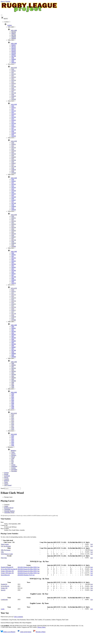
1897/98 (13, 35)
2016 (12, 424)
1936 (12, 161)
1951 (12, 219)
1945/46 (13, 197)
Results (6, 474)
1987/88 (13, 350)
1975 (12, 305)
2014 (12, 421)
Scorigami (7, 476)
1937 (12, 165)
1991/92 (13, 368)
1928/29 (13, 133)
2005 (12, 402)
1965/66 (13, 270)
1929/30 (13, 136)
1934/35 (13, 157)
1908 (12, 57)
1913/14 (13, 80)
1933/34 (13, 154)
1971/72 (13, 294)
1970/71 (13, 291)
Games (6, 506)
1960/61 (13, 254)
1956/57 (13, 237)
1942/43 (13, 187)
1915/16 (13, 86)
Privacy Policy (42, 627)
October (13, 468)
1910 (12, 69)
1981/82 (13, 331)
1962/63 (13, 261)
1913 (12, 78)
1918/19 (13, 96)
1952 (12, 222)
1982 (12, 333)
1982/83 (13, 334)
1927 (12, 128)
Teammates (7, 509)
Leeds (2, 609)
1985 (12, 342)
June (12, 461)
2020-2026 (11, 431)
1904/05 (13, 51)
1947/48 (13, 203)
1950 (12, 216)
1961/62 (13, 258)
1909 (12, 61)
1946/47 (13, 200)
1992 (12, 369)
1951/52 (13, 221)
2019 (12, 429)
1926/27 (13, 126)
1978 (12, 315)
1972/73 (13, 298)
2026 (12, 445)
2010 (12, 415)
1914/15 (13, 83)
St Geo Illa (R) (5, 586)
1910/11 (13, 71)
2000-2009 (11, 389)
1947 (12, 201)
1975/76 (13, 307)
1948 (12, 205)
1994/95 (13, 377)
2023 (12, 440)
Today (13, 452)
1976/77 (13, 310)
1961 (12, 256)
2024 (12, 442)
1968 (12, 278)
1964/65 (13, 267)
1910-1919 (11, 64)
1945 (12, 195)
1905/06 (13, 53)
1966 (12, 272)
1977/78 (13, 313)
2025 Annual (7, 485)
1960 (12, 253)
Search (2, 488)
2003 (12, 398)
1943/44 (13, 190)
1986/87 (13, 347)
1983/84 (13, 337)
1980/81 (13, 328)
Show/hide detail (8, 540)
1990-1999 (11, 358)
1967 (12, 275)
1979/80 (13, 320)
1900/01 (13, 45)
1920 (12, 106)
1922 (12, 112)
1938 (12, 168)
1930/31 (13, 144)
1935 (12, 158)
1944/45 (13, 194)
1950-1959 (11, 211)
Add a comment (18, 616)
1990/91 (13, 365)
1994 (12, 376)
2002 (12, 397)
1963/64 (13, 264)
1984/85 (13, 341)
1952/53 (13, 224)
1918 (12, 94)
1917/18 (13, 93)
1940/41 (13, 181)
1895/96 (13, 32)
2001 (12, 395)
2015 (12, 423)
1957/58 (13, 240)
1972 (12, 296)
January (13, 453)
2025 (12, 443)
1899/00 (13, 38)
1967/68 (13, 277)
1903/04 (13, 50)
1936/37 (13, 163)
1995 (12, 379)
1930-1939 (11, 138)
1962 (12, 259)
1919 (12, 97)
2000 (12, 394)
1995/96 (13, 381)
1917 (12, 91)
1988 (12, 352)
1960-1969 (11, 248)
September (14, 466)
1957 (12, 238)
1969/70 (13, 283)
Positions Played (8, 507)
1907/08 (13, 56)
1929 (12, 134)
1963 (12, 262)
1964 (12, 265)
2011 (12, 416)
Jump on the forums (25, 632)
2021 (12, 437)
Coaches (6, 479)
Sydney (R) (4, 588)
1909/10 (13, 62)
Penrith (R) (4, 584)
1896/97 (13, 33)
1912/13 (13, 77)
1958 (12, 241)
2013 (12, 419)
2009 (12, 408)
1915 (12, 85)
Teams (6, 482)
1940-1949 (11, 174)
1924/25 (13, 120)
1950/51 (13, 218)
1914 (12, 82)
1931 (12, 146)
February (13, 455)
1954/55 (13, 230)
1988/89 (13, 353)
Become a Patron (40, 632)
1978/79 (13, 316)
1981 (12, 330)
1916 (12, 88)
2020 (12, 436)
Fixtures (6, 472)
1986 (12, 345)
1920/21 (13, 107)
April (12, 458)
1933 (12, 152)
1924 (12, 118)
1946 (12, 198)
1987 (12, 349)
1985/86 (13, 344)
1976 (12, 309)
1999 (12, 387)
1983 (12, 336)
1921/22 (13, 110)
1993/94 (13, 374)
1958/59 (13, 243)
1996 (12, 382)
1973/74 (13, 301)
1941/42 (13, 184)
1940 (12, 179)
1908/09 (13, 59)
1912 (12, 75)
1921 (12, 109)
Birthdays (10, 447)
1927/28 (13, 129)
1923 (12, 115)
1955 (12, 232)
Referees (6, 480)
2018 (12, 427)
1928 (12, 131)
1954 (12, 229)
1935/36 (13, 160)
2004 (12, 400)
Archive (6, 22)
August (13, 464)
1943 (12, 189)
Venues (6, 483)
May (12, 460)
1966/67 (13, 273)
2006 (12, 403)
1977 (12, 312)
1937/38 (13, 166)
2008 (12, 406)
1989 (12, 355)
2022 (12, 439)
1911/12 (13, 74)
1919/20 (13, 99)
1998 (12, 385)
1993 (12, 373)
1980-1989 (11, 321)
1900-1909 (11, 40)
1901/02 (13, 46)
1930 (12, 143)
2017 (12, 426)
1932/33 (13, 150)
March (13, 457)
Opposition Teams (9, 512)
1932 (12, 149)
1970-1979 (11, 285)
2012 (12, 418)
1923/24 (13, 117)
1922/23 (13, 114)
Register (8, 1)
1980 (12, 326)
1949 (12, 208)
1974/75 (13, 304)
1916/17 (13, 89)
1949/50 (13, 209)
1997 (12, 384)
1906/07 (13, 54)
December (14, 471)
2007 (12, 405)
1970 (12, 290)
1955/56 (13, 233)
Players (6, 477)
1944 (12, 192)
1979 (12, 318)
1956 (12, 235)
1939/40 (13, 173)
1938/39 (13, 169)
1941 (12, 182)
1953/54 (13, 227)
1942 (12, 186)
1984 (12, 339)
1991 (12, 366)
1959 (12, 245)
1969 (12, 281)
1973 (12, 299)
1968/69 (13, 280)
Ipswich (3, 590)
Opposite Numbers (9, 511)
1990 (12, 363)
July (12, 463)
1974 (12, 302)
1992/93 (13, 371)
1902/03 (13, 48)
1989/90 (13, 356)
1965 (12, 269)
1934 (12, 155)
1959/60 (13, 246)
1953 (12, 226)
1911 (12, 72)
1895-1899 (11, 27)
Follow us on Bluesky (9, 632)
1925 (12, 122)
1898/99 (13, 36)
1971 (12, 293)
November (14, 469)
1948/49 (13, 206)
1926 (12, 125)
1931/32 (13, 147)
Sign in (3, 1)
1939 (12, 171)
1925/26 (13, 123)
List (91, 544)
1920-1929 (11, 101)
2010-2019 (11, 410)
